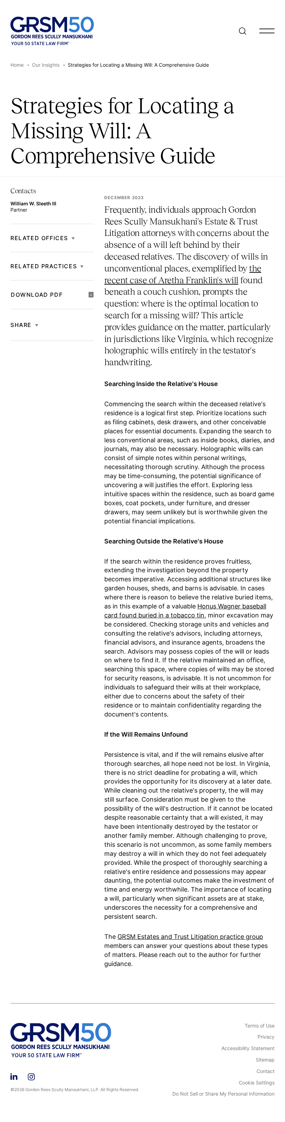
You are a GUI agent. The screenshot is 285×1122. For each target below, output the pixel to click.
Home (17, 65)
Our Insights (45, 65)
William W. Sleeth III (33, 203)
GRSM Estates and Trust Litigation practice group (190, 936)
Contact (265, 1071)
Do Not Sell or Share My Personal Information (223, 1094)
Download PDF (37, 295)
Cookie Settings (257, 1083)
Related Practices (43, 266)
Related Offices (39, 238)
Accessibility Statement (248, 1048)
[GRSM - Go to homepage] (52, 31)
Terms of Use (260, 1026)
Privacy (266, 1037)
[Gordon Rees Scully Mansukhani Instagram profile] (31, 1076)
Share (21, 325)
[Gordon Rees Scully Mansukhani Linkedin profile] (13, 1076)
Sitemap (265, 1060)
